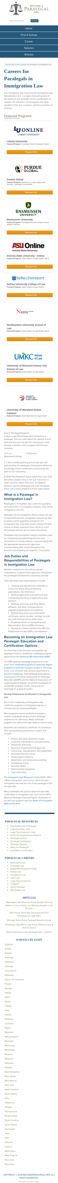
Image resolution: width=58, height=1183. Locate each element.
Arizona (8, 953)
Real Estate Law (17, 890)
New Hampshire (12, 1072)
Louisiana (9, 1023)
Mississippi (10, 1050)
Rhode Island (11, 1116)
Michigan (9, 1041)
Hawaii (8, 992)
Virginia (8, 1146)
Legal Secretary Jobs (20, 829)
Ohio (7, 1098)
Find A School (29, 35)
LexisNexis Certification (21, 850)
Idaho (7, 997)
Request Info (31, 152)
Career (29, 41)
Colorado (9, 966)
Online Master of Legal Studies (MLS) (35, 258)
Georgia (8, 988)
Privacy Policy (24, 1182)
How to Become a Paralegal (23, 826)
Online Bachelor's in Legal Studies (34, 416)
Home (28, 28)
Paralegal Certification (20, 841)
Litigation (14, 884)
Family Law (15, 871)
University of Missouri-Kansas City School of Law (27, 367)
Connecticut (10, 970)
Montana (9, 1058)
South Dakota (11, 1124)
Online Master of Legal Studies (33, 287)
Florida (8, 984)
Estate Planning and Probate (23, 868)
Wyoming (9, 1164)
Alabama (9, 944)
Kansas (8, 1014)
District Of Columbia (14, 979)
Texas (7, 1133)
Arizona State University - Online (25, 255)
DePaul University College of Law (26, 284)
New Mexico (10, 1080)
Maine (8, 1028)
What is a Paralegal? (19, 847)
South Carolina (12, 1120)
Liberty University (17, 141)
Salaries (29, 48)
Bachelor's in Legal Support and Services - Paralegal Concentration (26, 183)
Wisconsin (9, 1160)
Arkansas (9, 957)
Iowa (7, 1010)
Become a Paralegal (29, 8)
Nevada (8, 1067)
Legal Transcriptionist (20, 881)
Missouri (9, 1054)
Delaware (9, 975)
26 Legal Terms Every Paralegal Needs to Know (29, 920)
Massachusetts (11, 1036)
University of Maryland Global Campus (24, 411)
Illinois (8, 1001)
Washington (10, 1151)
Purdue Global (15, 179)
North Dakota (11, 1094)
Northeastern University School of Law (26, 327)
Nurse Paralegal (17, 887)
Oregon (8, 1107)
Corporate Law (17, 865)
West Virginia (11, 1155)
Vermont (9, 1142)
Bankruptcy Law (17, 862)
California (9, 962)
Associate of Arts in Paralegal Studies (35, 144)
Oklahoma (9, 1102)
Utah (7, 1138)
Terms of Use (34, 1182)
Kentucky (9, 1019)
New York (9, 1085)
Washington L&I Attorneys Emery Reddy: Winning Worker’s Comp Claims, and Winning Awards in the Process (29, 905)
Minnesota (10, 1045)
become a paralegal (13, 674)
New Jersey (10, 1076)
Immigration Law (18, 875)
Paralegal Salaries (18, 844)
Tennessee (10, 1129)
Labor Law (15, 878)
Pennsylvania (11, 1111)
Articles (28, 54)
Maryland (9, 1032)
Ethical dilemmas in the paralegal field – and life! (29, 932)
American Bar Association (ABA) (35, 656)
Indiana (8, 1006)
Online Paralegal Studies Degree (25, 835)
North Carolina (11, 1089)
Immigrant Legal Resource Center (24, 777)
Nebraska (9, 1063)
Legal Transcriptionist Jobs (22, 832)
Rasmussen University (20, 219)
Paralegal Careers (18, 838)
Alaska (8, 948)
